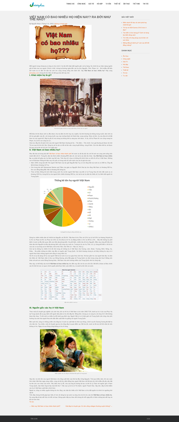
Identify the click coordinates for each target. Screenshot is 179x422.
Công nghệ (81, 4)
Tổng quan (33, 419)
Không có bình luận (61, 23)
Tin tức (146, 4)
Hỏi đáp (100, 4)
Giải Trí (91, 4)
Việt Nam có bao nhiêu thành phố (60, 153)
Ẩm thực (126, 4)
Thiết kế (117, 4)
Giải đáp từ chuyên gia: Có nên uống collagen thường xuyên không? (89, 406)
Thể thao (136, 4)
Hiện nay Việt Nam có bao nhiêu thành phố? (44, 406)
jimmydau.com (34, 73)
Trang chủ (70, 4)
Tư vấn (108, 4)
